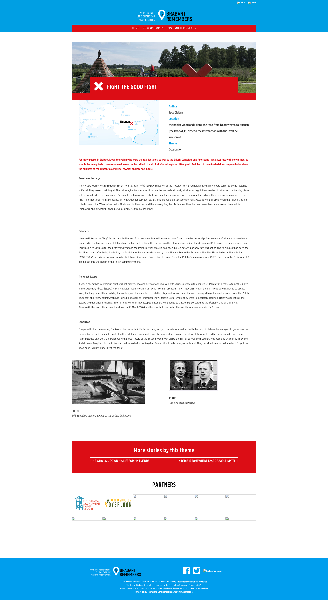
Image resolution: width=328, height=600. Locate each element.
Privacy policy (141, 592)
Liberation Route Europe (168, 589)
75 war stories (153, 28)
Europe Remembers (199, 589)
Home (135, 28)
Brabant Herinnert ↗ (182, 28)
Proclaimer (172, 592)
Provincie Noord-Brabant (187, 582)
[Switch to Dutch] (241, 4)
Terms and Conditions (157, 592)
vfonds (204, 582)
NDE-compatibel (186, 592)
